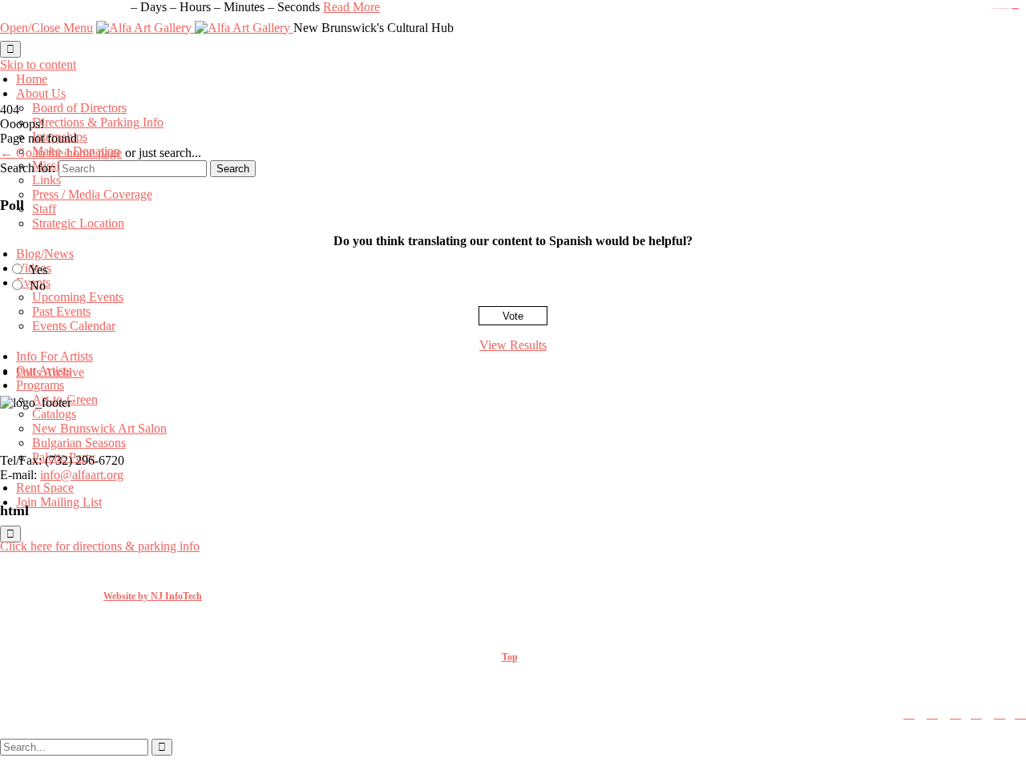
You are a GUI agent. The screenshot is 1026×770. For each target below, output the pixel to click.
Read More (351, 7)
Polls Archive (50, 372)
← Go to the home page (61, 152)
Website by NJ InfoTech (152, 596)
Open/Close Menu (46, 27)
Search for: (27, 168)
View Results (513, 345)
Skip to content (38, 64)
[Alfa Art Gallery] (194, 27)
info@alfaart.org (81, 475)
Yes (38, 269)
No (38, 285)
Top (510, 657)
